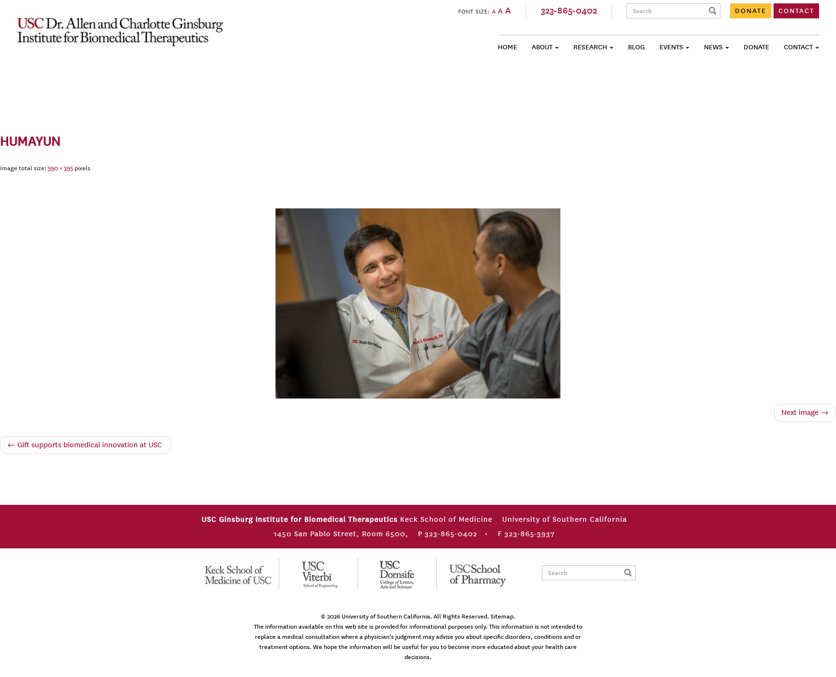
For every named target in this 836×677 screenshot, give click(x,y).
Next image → (805, 412)
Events (671, 47)
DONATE (750, 11)
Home (507, 47)
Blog (636, 47)
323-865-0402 (569, 10)
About (542, 47)
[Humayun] (418, 301)
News (713, 47)
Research (590, 47)
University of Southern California (386, 616)
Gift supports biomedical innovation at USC (85, 445)
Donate (756, 47)
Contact (798, 47)
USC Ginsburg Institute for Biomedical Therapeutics (120, 31)
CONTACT (796, 11)
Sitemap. (503, 616)
